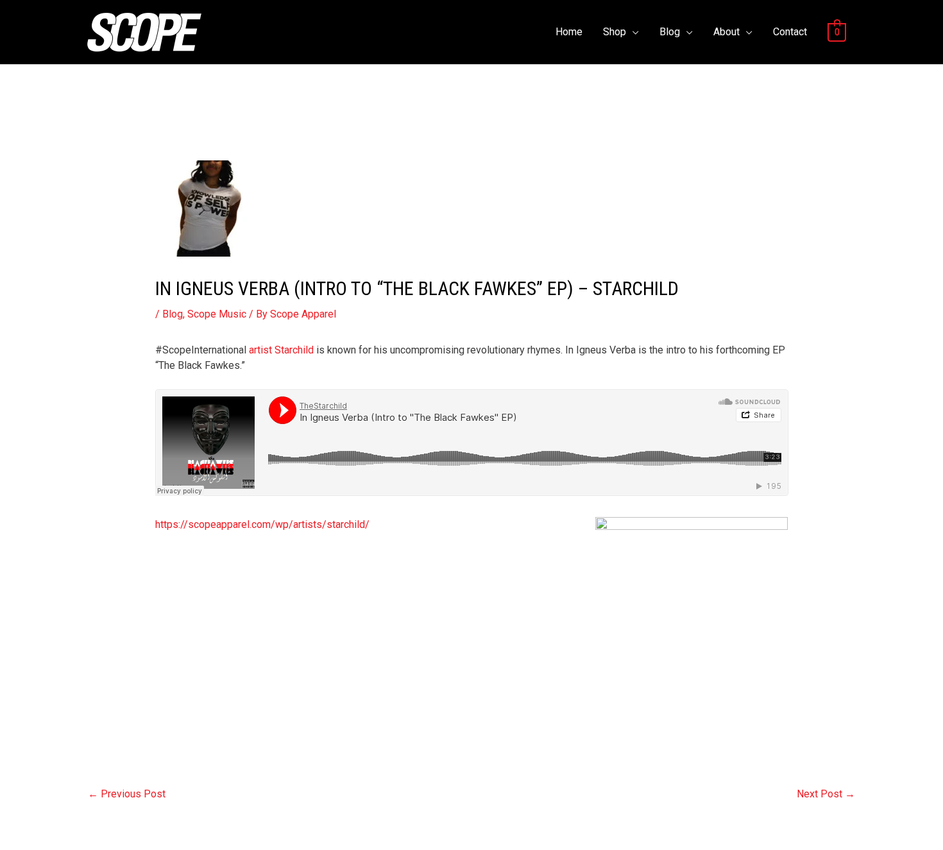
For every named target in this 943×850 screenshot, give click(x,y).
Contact (790, 32)
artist (260, 350)
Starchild (294, 350)
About (726, 32)
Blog (669, 32)
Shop (614, 32)
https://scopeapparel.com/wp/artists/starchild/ (262, 524)
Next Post (826, 794)
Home (569, 32)
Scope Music (216, 314)
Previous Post (127, 794)
